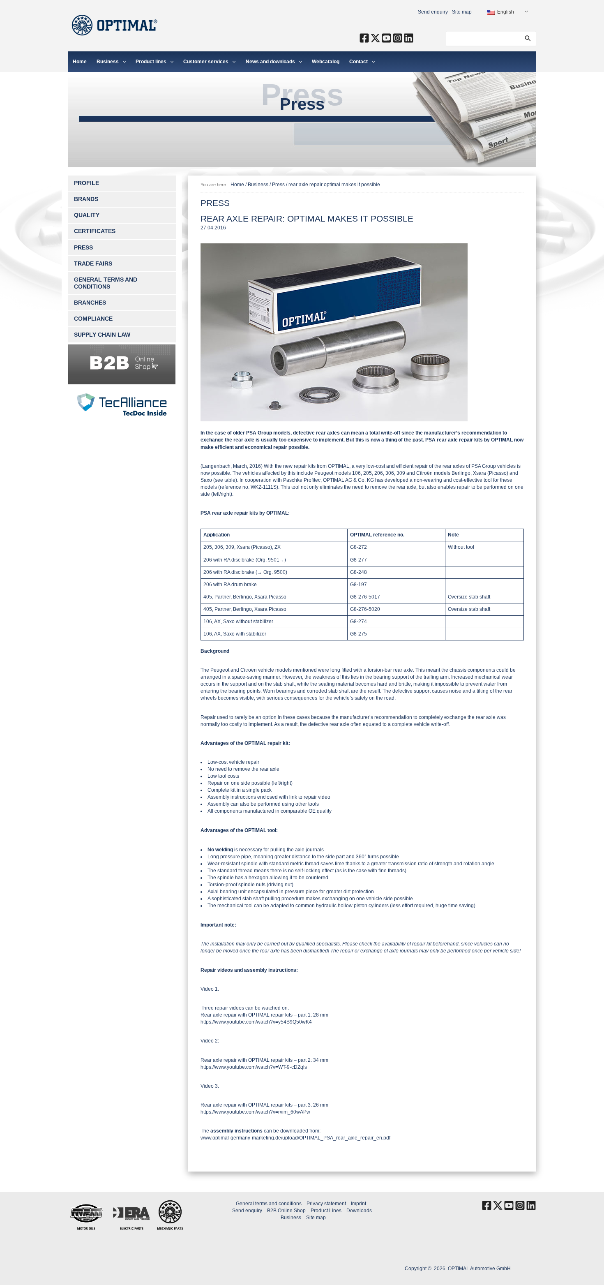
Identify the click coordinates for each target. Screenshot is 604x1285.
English (505, 12)
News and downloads (270, 62)
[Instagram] (397, 38)
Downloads (359, 1210)
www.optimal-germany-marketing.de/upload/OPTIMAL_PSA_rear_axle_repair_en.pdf (295, 1138)
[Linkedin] (408, 38)
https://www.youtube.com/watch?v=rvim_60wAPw (255, 1112)
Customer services (205, 62)
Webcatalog (325, 62)
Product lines (151, 62)
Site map (462, 12)
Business (108, 62)
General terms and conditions (269, 1203)
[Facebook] (364, 38)
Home (80, 62)
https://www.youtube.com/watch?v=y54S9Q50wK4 (256, 1022)
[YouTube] (386, 38)
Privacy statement (326, 1203)
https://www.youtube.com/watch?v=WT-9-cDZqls (254, 1067)
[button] (528, 38)
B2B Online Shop (286, 1210)
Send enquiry (433, 12)
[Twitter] (375, 38)
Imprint (358, 1203)
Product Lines (326, 1210)
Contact (358, 62)
